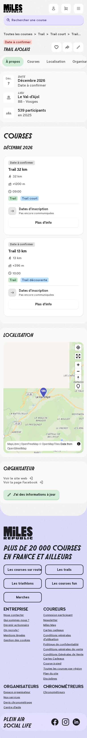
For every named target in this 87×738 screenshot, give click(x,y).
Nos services (12, 697)
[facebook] (56, 722)
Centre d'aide (12, 707)
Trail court (58, 34)
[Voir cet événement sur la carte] (8, 97)
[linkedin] (78, 722)
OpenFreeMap (30, 444)
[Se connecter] (53, 8)
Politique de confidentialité (61, 644)
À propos (13, 61)
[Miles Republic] (13, 8)
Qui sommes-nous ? (16, 620)
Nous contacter (14, 615)
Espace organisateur (17, 692)
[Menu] (78, 8)
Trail (41, 34)
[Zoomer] (78, 365)
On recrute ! (11, 630)
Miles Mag (49, 625)
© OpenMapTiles (49, 444)
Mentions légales (14, 635)
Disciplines (50, 678)
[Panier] (66, 8)
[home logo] (18, 533)
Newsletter (50, 620)
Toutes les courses (18, 34)
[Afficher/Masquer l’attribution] (78, 443)
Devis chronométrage (18, 702)
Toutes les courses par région (62, 668)
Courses (33, 61)
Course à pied (52, 663)
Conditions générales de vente (63, 649)
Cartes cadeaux (53, 630)
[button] (43, 397)
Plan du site (50, 673)
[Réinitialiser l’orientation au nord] (78, 377)
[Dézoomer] (78, 371)
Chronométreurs (54, 692)
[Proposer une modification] (78, 47)
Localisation (56, 61)
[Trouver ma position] (78, 347)
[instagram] (67, 722)
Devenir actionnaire (16, 625)
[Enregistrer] (56, 47)
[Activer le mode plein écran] (78, 356)
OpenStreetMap (17, 448)
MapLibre (13, 444)
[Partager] (67, 47)
